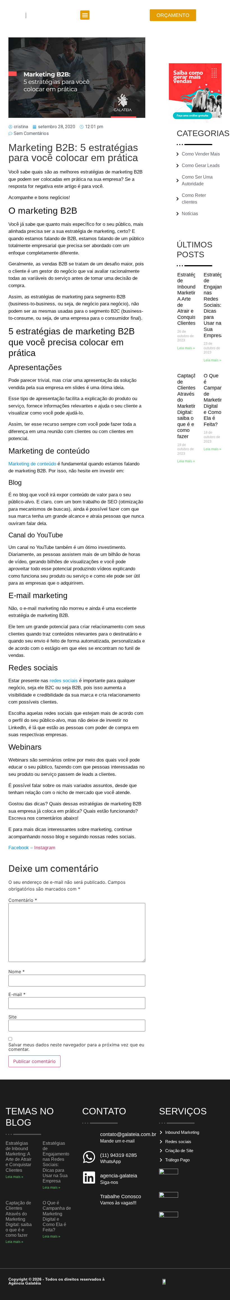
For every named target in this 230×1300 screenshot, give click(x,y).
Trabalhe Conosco (120, 1196)
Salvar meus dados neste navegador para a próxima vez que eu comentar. (76, 1046)
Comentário (22, 900)
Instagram (44, 847)
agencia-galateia (118, 1176)
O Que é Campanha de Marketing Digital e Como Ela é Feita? (216, 400)
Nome (16, 971)
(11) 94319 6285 (118, 1155)
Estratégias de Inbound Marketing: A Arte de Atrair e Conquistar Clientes (190, 299)
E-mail (17, 994)
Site (12, 1017)
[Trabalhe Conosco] (89, 1198)
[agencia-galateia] (89, 1177)
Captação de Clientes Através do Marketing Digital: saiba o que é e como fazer (188, 406)
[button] (84, 15)
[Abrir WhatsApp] (216, 1285)
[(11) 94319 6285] (89, 1157)
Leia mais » (186, 348)
